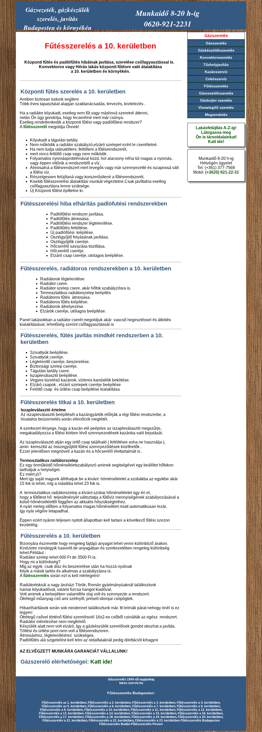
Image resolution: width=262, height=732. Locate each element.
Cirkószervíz (216, 79)
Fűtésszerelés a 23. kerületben (157, 720)
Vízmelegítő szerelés (216, 107)
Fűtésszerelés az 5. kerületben (64, 706)
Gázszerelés (216, 43)
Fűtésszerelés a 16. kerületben (200, 713)
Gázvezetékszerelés (216, 93)
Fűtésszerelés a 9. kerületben (61, 710)
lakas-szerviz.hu (131, 683)
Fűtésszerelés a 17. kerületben (61, 717)
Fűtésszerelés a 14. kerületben (107, 713)
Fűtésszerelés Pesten (147, 724)
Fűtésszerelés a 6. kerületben (109, 706)
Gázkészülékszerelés (216, 50)
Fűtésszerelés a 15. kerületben (154, 713)
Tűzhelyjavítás (216, 65)
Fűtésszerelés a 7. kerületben (153, 706)
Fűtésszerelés (216, 86)
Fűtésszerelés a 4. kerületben (198, 702)
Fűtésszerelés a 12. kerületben (199, 710)
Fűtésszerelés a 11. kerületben (153, 710)
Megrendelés (216, 115)
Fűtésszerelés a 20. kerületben (200, 717)
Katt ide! (101, 661)
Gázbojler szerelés (216, 100)
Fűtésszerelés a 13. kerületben (61, 713)
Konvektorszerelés (216, 57)
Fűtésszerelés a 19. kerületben (154, 717)
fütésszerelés (36, 575)
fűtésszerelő (35, 127)
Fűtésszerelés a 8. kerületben (198, 706)
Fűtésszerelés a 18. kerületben (107, 717)
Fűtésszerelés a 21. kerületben (64, 720)
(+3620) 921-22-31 (222, 172)
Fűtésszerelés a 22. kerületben (111, 720)
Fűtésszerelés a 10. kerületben (106, 710)
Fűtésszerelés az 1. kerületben (64, 702)
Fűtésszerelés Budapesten (200, 720)
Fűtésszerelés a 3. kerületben (153, 702)
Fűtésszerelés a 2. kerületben (109, 702)
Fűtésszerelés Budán (114, 724)
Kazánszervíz (216, 72)
